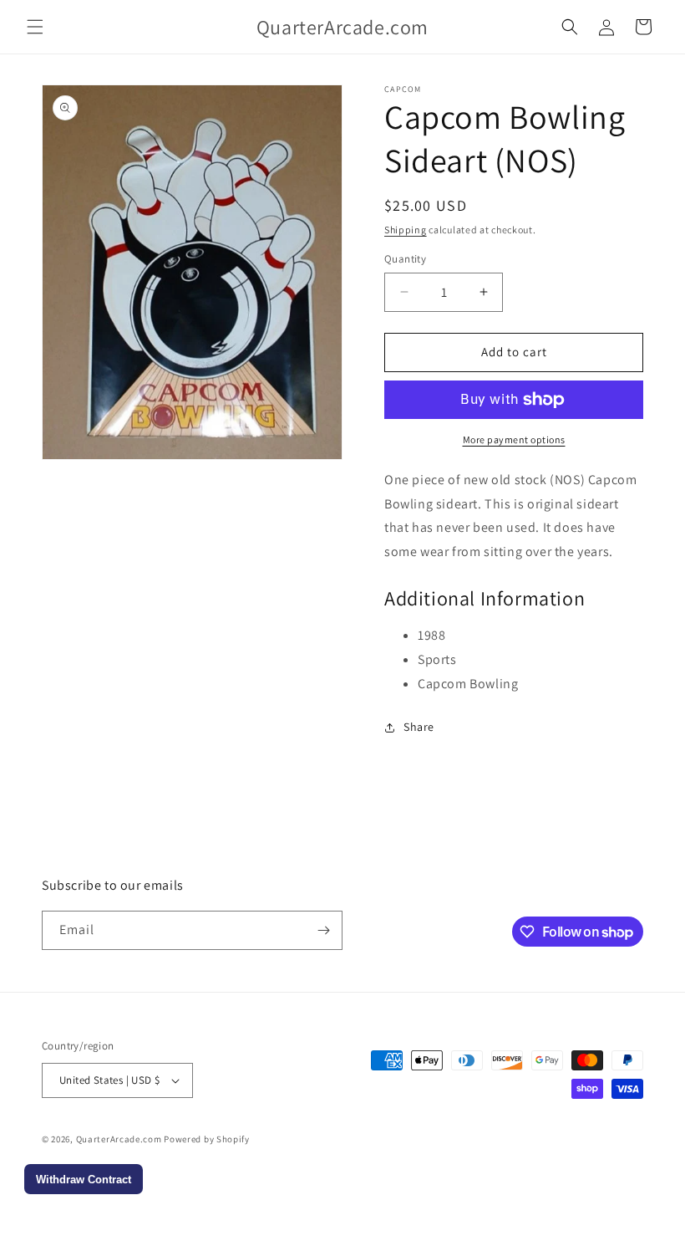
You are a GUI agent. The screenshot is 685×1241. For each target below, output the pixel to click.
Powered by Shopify (207, 1139)
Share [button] (418, 726)
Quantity (405, 259)
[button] (35, 26)
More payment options (514, 439)
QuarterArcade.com (119, 1139)
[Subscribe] (323, 930)
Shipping (405, 229)
